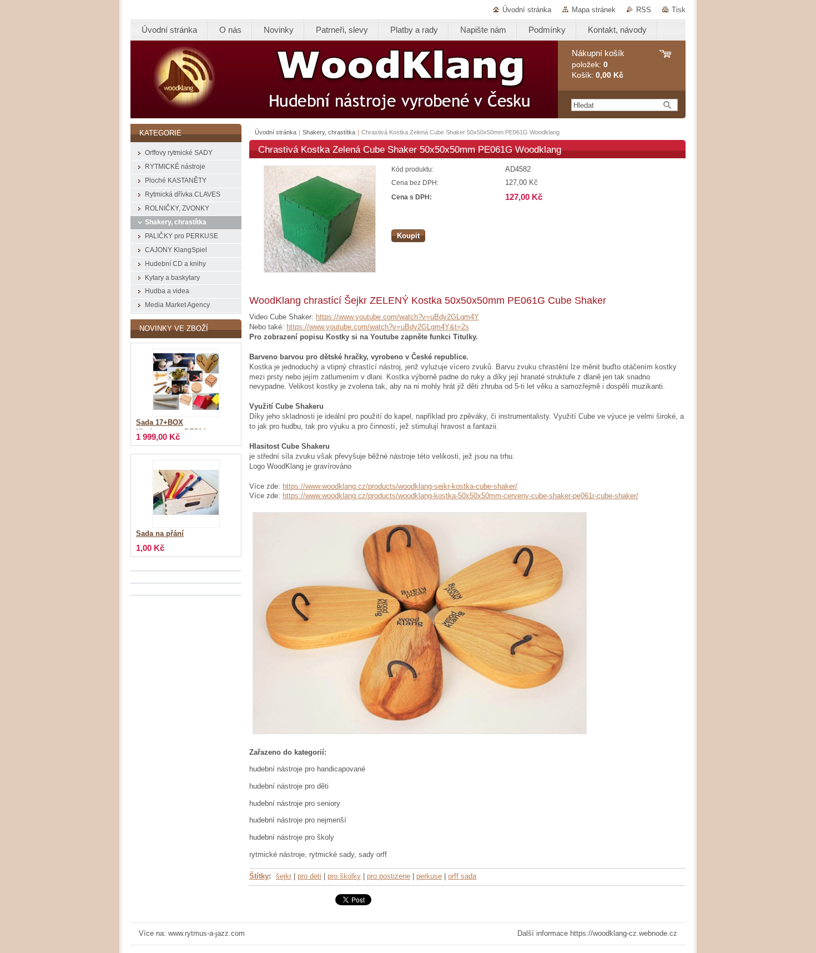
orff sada (462, 876)
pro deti (309, 876)
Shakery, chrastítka (329, 132)
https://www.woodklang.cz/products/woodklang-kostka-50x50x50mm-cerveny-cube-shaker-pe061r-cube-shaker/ (460, 495)
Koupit (408, 236)
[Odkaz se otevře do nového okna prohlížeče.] (320, 270)
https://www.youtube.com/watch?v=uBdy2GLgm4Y (397, 317)
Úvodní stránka (526, 10)
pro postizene (388, 876)
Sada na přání (160, 534)
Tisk (679, 10)
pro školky (344, 876)
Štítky (259, 876)
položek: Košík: (598, 64)
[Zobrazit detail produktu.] (186, 383)
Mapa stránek (594, 10)
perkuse (429, 876)
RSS (643, 10)
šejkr (283, 876)
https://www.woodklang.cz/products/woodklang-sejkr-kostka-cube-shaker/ (400, 486)
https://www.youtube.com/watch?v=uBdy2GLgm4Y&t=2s (377, 327)
